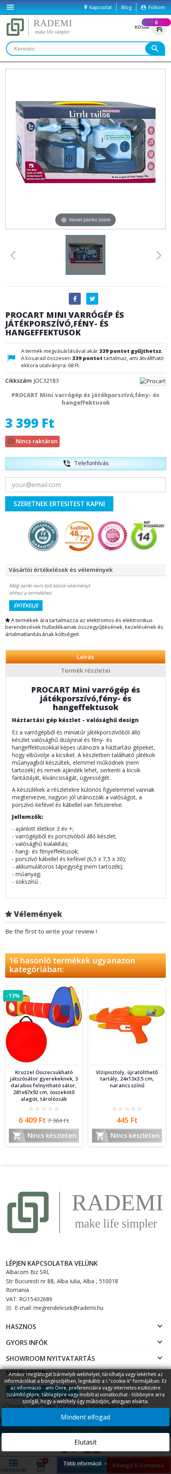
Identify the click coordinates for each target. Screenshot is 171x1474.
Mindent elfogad (85, 1417)
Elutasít (85, 1442)
